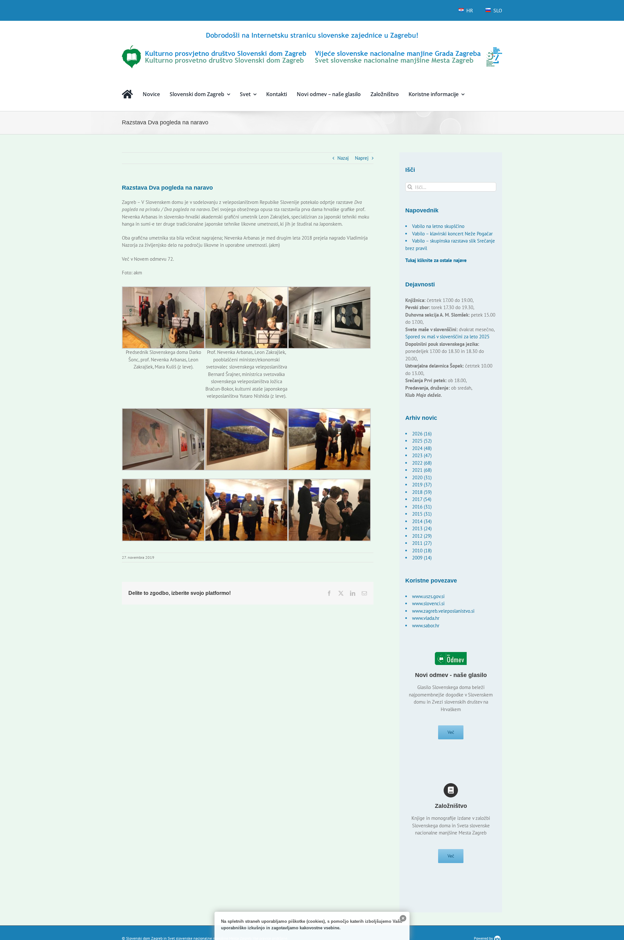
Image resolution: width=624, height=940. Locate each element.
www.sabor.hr (425, 625)
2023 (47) (422, 455)
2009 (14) (422, 558)
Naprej (362, 158)
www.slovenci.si (428, 603)
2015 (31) (422, 514)
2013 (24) (422, 528)
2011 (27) (422, 543)
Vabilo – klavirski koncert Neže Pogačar (452, 234)
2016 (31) (422, 507)
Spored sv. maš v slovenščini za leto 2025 (447, 336)
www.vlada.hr (425, 618)
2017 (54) (421, 499)
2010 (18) (422, 550)
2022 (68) (422, 463)
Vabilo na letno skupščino (438, 226)
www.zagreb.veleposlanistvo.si (443, 611)
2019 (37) (422, 485)
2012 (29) (422, 536)
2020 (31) (422, 477)
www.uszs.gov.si (428, 596)
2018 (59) (422, 492)
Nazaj (343, 158)
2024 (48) (422, 448)
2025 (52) (422, 441)
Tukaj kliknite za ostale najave (436, 260)
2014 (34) (422, 521)
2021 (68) (422, 470)
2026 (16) (422, 434)
